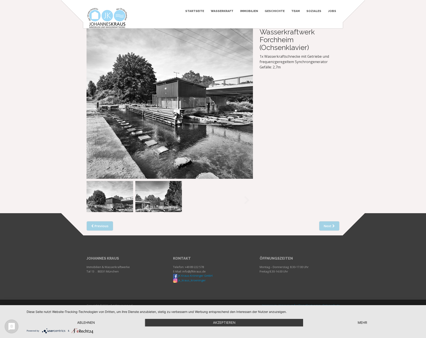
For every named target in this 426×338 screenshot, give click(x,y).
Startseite (194, 11)
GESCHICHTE (275, 11)
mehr (362, 322)
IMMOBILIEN (249, 11)
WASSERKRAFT (222, 11)
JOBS (332, 11)
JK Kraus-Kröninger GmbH (195, 276)
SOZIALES (313, 11)
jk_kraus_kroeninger (192, 280)
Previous (93, 98)
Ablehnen (86, 322)
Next (247, 98)
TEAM (295, 11)
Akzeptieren (224, 322)
